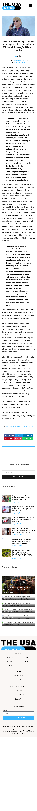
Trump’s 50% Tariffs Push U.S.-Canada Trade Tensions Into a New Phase (23, 519)
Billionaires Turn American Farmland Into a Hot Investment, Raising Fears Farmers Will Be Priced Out (22, 553)
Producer (24, 426)
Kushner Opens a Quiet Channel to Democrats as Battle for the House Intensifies (23, 530)
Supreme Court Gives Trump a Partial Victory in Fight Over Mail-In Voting (23, 508)
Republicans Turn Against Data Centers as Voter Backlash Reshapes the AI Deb (23, 498)
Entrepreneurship (19, 62)
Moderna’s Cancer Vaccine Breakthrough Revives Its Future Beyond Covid (21, 541)
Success (30, 426)
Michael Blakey (15, 426)
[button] (9, 435)
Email (5, 710)
